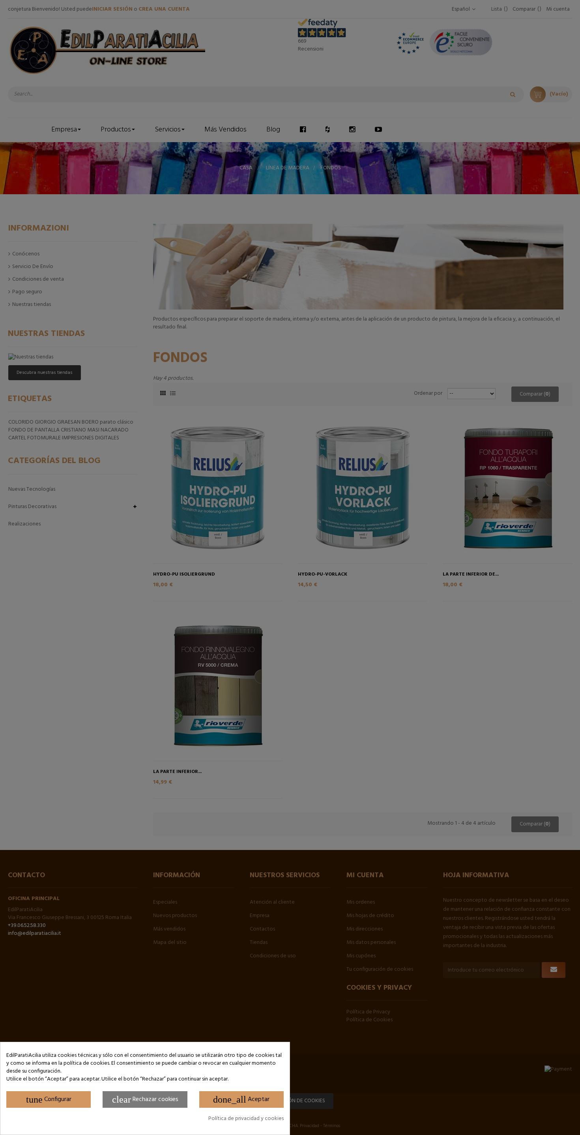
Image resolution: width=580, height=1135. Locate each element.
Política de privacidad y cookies (246, 1119)
